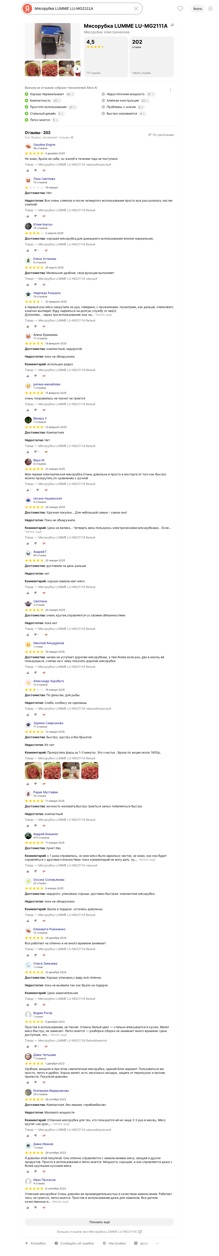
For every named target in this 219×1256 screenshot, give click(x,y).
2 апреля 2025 (54, 233)
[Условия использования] (170, 90)
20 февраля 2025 (56, 301)
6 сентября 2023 (55, 1188)
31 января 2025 (55, 468)
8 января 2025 (54, 888)
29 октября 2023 (55, 1152)
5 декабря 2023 (55, 1021)
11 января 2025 (54, 800)
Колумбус (38, 1243)
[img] (34, 153)
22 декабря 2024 (55, 972)
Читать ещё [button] (103, 314)
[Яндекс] (27, 8)
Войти (198, 8)
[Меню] (210, 8)
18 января (51, 187)
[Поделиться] (172, 24)
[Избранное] (180, 8)
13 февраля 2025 (56, 427)
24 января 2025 (55, 507)
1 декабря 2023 (55, 1063)
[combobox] (81, 8)
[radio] (28, 170)
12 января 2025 (55, 731)
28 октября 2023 (55, 1099)
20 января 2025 (55, 560)
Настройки (117, 1243)
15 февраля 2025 (55, 392)
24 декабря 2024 (56, 937)
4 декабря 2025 (55, 153)
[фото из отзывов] (33, 771)
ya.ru (144, 1243)
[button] (33, 68)
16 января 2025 (55, 651)
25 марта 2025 (54, 267)
